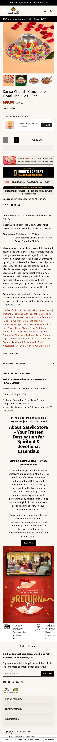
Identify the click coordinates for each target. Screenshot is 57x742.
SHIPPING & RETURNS (14, 363)
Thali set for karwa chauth (16, 310)
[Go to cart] (51, 11)
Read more (28, 543)
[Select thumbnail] (8, 80)
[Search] (45, 11)
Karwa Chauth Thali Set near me (26, 321)
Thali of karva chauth (41, 310)
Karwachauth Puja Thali (15, 324)
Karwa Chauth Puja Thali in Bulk (19, 331)
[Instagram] (13, 682)
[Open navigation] (4, 11)
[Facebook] (4, 682)
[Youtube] (9, 682)
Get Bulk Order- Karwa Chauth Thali (33, 345)
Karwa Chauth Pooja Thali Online (31, 328)
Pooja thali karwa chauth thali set (20, 314)
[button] (28, 148)
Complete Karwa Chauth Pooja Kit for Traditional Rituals (28, 123)
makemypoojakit (30, 666)
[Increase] (16, 140)
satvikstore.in (25, 731)
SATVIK (44, 666)
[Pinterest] (17, 682)
